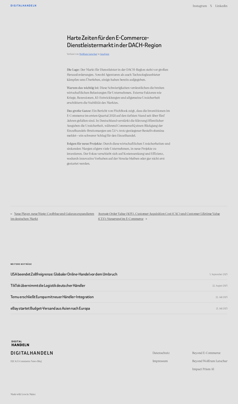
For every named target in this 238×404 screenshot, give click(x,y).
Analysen (104, 54)
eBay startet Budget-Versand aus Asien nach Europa (50, 308)
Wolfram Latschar (88, 54)
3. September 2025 (218, 274)
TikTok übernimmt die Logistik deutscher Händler (48, 285)
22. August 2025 (219, 285)
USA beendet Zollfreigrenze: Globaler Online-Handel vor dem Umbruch (64, 274)
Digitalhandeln (24, 5)
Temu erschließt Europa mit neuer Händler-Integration (52, 296)
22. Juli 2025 (221, 297)
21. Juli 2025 (221, 308)
